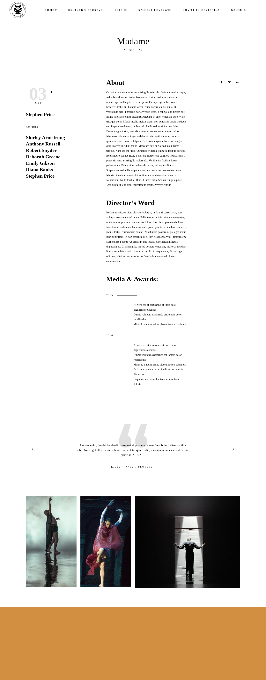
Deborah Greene (43, 156)
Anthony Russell (43, 143)
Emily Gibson (40, 163)
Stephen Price (40, 114)
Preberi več (142, 660)
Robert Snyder (41, 150)
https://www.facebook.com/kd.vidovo (156, 636)
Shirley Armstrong (45, 137)
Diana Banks (39, 169)
